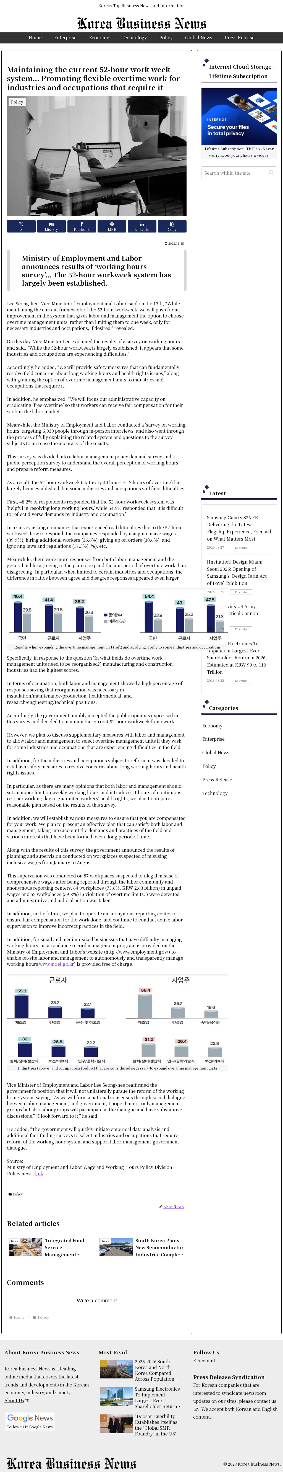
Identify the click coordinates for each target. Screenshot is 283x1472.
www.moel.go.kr (56, 964)
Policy (18, 1194)
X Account (204, 1360)
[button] (172, 226)
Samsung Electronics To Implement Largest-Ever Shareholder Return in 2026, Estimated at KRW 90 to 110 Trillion (237, 657)
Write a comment (97, 1300)
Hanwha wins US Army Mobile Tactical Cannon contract (232, 613)
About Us (14, 1400)
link (39, 1173)
